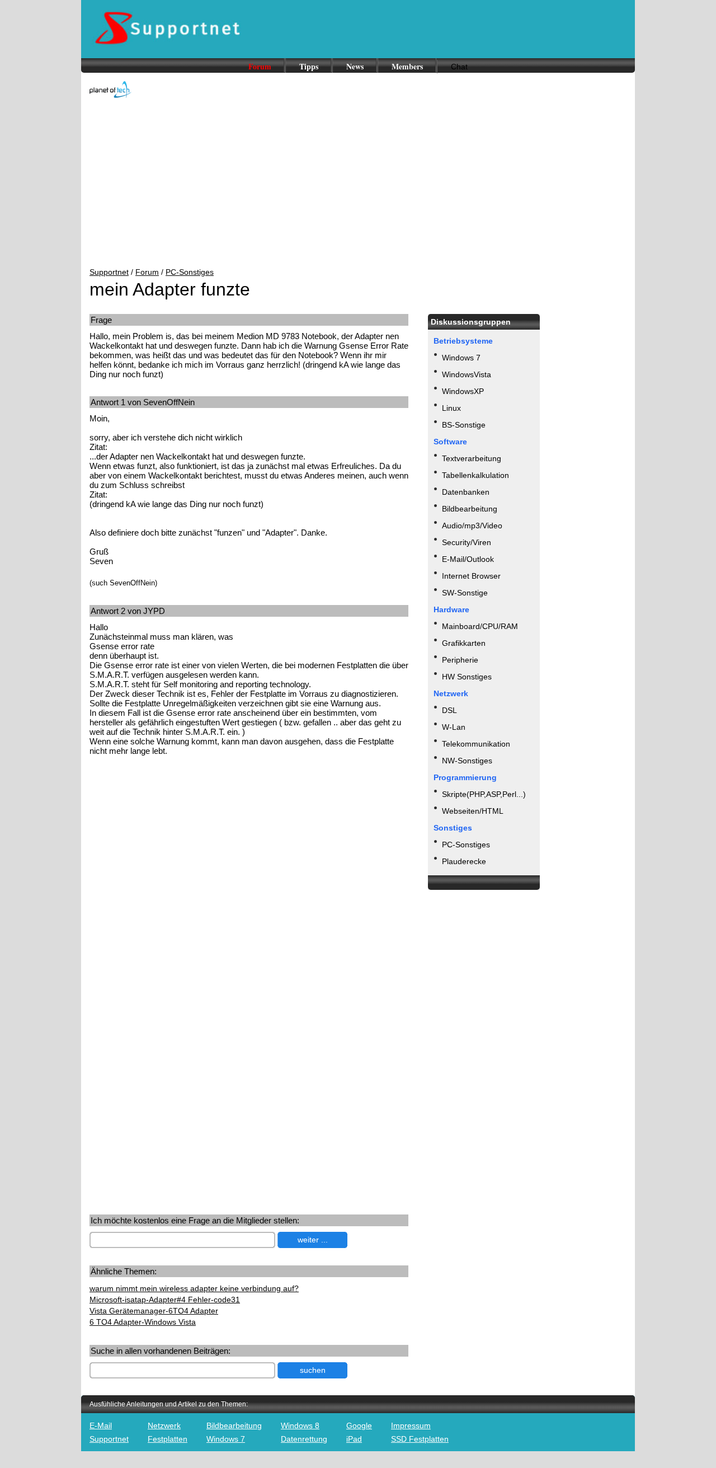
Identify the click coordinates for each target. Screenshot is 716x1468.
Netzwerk (164, 1425)
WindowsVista (466, 374)
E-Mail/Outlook (468, 559)
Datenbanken (465, 491)
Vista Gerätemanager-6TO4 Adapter (154, 1310)
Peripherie (460, 659)
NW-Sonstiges (467, 760)
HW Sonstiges (467, 676)
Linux (451, 408)
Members (407, 66)
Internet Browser (471, 575)
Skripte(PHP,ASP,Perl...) (484, 794)
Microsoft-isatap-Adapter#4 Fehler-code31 (165, 1299)
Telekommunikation (476, 743)
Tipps (308, 66)
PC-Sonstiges (190, 272)
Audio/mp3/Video (472, 525)
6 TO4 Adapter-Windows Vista (143, 1321)
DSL (449, 710)
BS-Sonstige (464, 424)
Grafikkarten (464, 643)
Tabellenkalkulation (475, 475)
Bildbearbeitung (469, 508)
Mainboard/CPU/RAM (480, 626)
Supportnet (109, 272)
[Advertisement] (358, 183)
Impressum (411, 1425)
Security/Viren (466, 542)
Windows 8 (300, 1425)
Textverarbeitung (471, 458)
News (355, 66)
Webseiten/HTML (472, 810)
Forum (259, 66)
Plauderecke (464, 861)
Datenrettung (304, 1438)
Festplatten (167, 1438)
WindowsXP (463, 391)
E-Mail (101, 1425)
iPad (354, 1438)
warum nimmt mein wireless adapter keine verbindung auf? (194, 1288)
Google (359, 1425)
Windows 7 (461, 357)
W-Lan (453, 727)
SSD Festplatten (420, 1438)
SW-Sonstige (465, 592)
